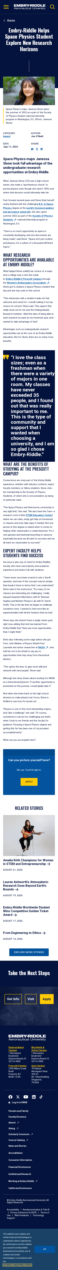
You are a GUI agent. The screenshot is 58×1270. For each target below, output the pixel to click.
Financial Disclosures (20, 1167)
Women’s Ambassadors (26, 282)
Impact (7, 136)
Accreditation (16, 1153)
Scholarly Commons (19, 1134)
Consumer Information (20, 1160)
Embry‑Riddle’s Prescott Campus (24, 279)
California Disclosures (20, 1188)
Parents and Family (18, 1111)
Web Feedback (22, 1215)
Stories (11, 20)
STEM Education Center (39, 515)
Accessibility (13, 1209)
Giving (12, 1128)
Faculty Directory (17, 1117)
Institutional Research (20, 1174)
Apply (29, 781)
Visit (31, 999)
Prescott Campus (18, 1066)
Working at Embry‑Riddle (21, 1181)
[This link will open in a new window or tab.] (10, 1096)
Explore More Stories (29, 952)
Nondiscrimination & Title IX (36, 1209)
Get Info (13, 999)
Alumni (12, 1122)
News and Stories (17, 1146)
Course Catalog (17, 1140)
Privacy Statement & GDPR (23, 1212)
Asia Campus (38, 1066)
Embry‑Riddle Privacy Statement (17, 1265)
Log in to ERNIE (19, 1102)
